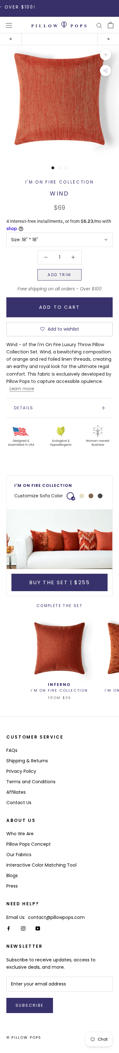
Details (24, 407)
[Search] (99, 25)
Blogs (12, 875)
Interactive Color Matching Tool (41, 865)
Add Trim (59, 274)
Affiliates (16, 792)
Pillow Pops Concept (28, 844)
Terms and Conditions (31, 781)
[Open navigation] (9, 25)
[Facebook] (8, 928)
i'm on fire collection (59, 182)
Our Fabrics (18, 854)
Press (12, 886)
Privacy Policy (21, 771)
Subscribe (30, 1005)
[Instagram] (23, 928)
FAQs (11, 750)
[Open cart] (110, 25)
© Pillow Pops (24, 1037)
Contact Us (18, 802)
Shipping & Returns (27, 761)
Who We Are (20, 833)
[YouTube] (38, 928)
